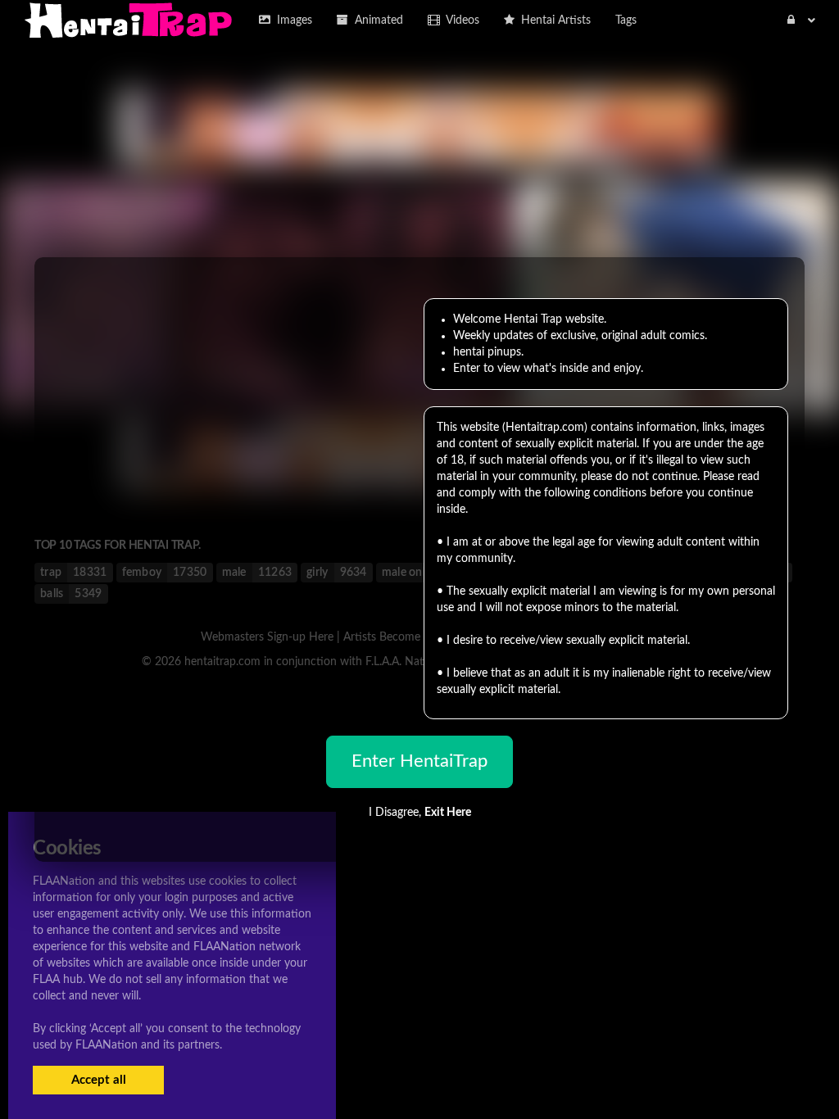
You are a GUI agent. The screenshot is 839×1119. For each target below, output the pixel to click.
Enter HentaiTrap (419, 761)
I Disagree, (420, 812)
